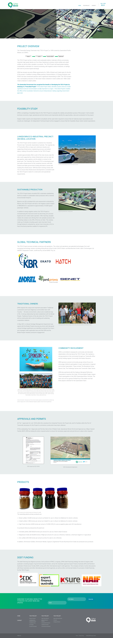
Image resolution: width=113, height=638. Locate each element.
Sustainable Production (45, 622)
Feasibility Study (32, 622)
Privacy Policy (81, 635)
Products (55, 620)
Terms (77, 635)
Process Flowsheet (33, 626)
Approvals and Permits (57, 618)
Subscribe (91, 599)
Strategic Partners (56, 621)
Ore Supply (31, 624)
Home (79, 5)
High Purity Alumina (45, 618)
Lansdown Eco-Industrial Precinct (32, 621)
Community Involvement (45, 626)
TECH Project (86, 5)
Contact (94, 5)
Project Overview (32, 618)
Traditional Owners (45, 624)
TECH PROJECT (33, 616)
